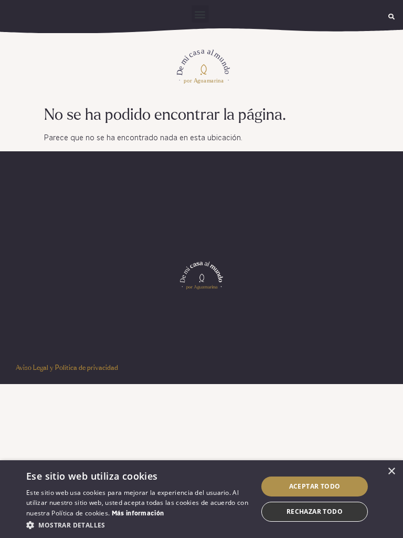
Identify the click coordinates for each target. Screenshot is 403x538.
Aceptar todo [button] (315, 486)
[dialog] (201, 499)
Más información (138, 514)
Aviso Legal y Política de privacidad (67, 368)
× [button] (391, 471)
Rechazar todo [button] (315, 511)
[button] (200, 14)
